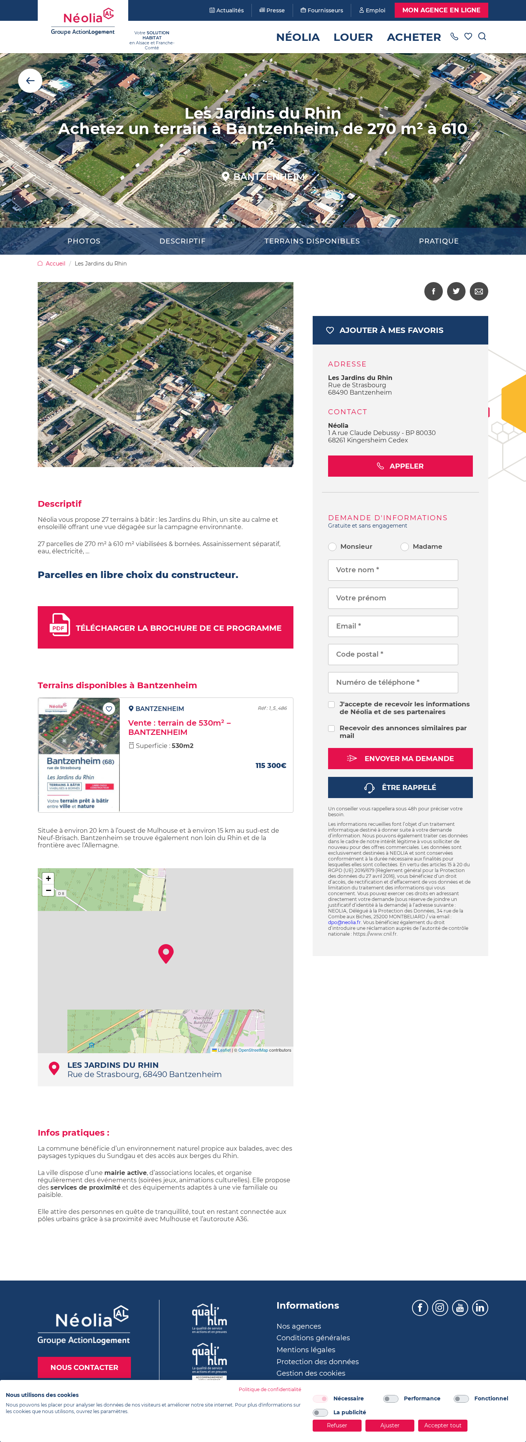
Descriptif (182, 241)
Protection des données (317, 1362)
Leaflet (224, 1050)
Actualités (229, 10)
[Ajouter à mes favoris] (109, 709)
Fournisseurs (324, 10)
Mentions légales (305, 1350)
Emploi (374, 10)
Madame (427, 546)
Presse (275, 10)
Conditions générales (313, 1338)
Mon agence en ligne (441, 10)
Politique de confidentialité (270, 1389)
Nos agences (298, 1326)
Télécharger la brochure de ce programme (178, 628)
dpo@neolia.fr (344, 922)
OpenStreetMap (253, 1050)
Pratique (439, 241)
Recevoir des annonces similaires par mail (403, 731)
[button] (166, 954)
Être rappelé (408, 787)
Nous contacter (84, 1367)
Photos (84, 241)
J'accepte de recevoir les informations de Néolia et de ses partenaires (405, 708)
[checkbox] (320, 1399)
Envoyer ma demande (408, 759)
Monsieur (356, 546)
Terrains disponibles (312, 241)
